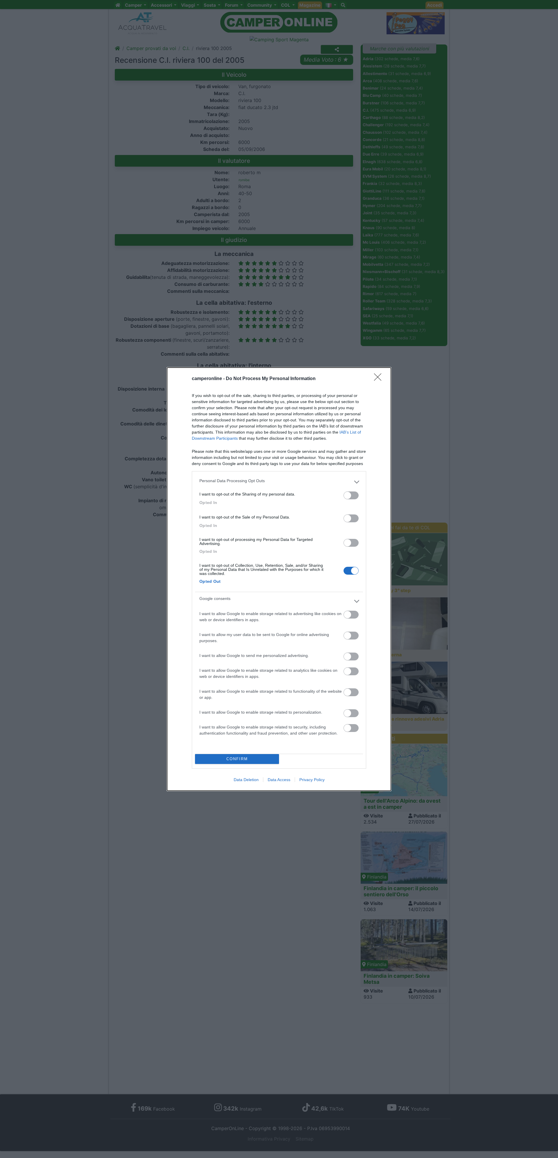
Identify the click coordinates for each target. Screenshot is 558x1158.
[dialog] (279, 579)
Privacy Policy (312, 779)
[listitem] (279, 482)
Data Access (279, 779)
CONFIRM (237, 759)
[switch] (351, 495)
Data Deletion (246, 779)
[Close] (379, 378)
